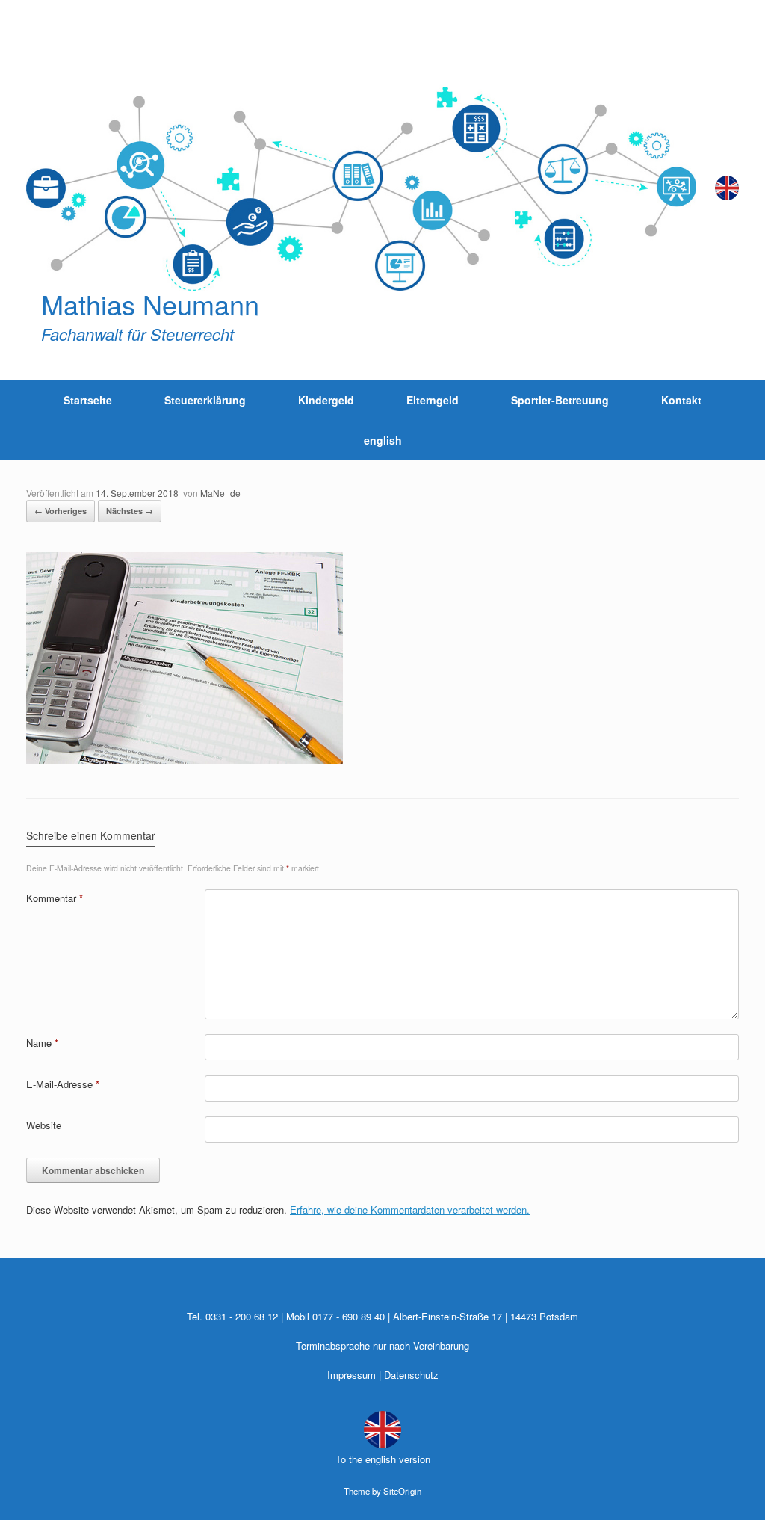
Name (42, 1043)
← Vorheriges (60, 510)
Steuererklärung (205, 399)
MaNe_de (220, 492)
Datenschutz (411, 1375)
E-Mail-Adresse (62, 1084)
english (383, 440)
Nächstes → (129, 510)
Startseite (88, 399)
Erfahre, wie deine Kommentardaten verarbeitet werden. (410, 1209)
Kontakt (681, 399)
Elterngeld (432, 399)
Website (43, 1125)
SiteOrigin (402, 1491)
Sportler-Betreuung (560, 399)
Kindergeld (326, 399)
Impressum (351, 1375)
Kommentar (54, 898)
